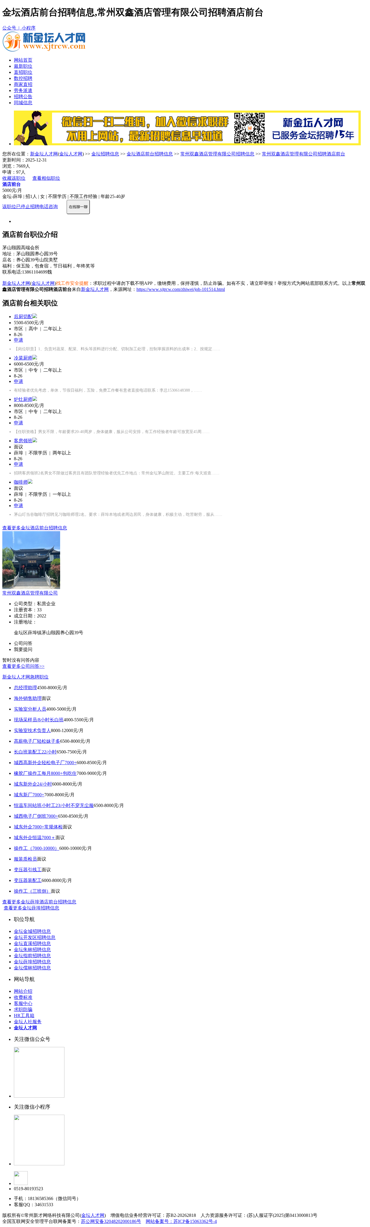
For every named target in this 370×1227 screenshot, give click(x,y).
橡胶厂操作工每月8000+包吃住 (45, 773)
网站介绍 (23, 991)
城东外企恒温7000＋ (35, 837)
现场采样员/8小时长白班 (39, 719)
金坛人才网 (70, 153)
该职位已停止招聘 (20, 206)
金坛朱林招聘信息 (32, 949)
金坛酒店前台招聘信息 (150, 153)
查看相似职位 (46, 178)
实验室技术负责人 (32, 730)
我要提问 (23, 649)
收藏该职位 (13, 178)
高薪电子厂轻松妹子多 (37, 741)
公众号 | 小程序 (19, 27)
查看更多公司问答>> (23, 666)
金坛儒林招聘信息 (32, 967)
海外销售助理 (28, 698)
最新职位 (23, 66)
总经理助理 (25, 687)
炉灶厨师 (23, 399)
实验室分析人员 (30, 709)
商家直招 (23, 84)
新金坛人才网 (44, 153)
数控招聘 (23, 78)
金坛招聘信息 (105, 153)
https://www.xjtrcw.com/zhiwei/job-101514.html (180, 289)
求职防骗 (23, 1009)
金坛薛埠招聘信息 (32, 961)
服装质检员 (25, 858)
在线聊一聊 (78, 207)
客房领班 (23, 440)
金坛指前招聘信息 (32, 955)
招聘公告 (23, 96)
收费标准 (23, 997)
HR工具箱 (24, 1015)
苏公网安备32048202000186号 (111, 1221)
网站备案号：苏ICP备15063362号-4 (181, 1221)
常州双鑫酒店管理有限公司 (30, 592)
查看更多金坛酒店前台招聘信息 (34, 527)
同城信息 (23, 102)
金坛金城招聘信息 (32, 931)
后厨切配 (23, 316)
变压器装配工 (28, 880)
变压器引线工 (28, 869)
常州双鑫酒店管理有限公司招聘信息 (217, 153)
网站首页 (23, 60)
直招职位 (23, 72)
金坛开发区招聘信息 (35, 937)
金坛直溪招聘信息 (32, 943)
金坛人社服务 (28, 1021)
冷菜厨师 (23, 357)
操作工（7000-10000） (36, 848)
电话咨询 (48, 206)
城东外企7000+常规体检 (38, 826)
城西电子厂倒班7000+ (36, 816)
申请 (18, 340)
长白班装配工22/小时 (35, 751)
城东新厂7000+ (29, 794)
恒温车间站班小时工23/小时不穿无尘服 (54, 805)
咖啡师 (21, 482)
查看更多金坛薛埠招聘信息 (31, 907)
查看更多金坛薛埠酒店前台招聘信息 (39, 901)
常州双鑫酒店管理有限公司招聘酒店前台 (303, 153)
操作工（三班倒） (32, 891)
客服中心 (23, 1003)
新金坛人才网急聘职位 (25, 676)
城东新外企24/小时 (33, 784)
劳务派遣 (23, 90)
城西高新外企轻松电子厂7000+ (45, 762)
